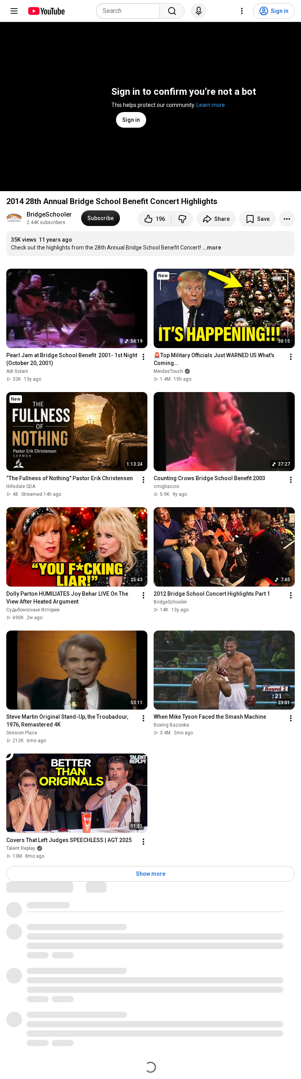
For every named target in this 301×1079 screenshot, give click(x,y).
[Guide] (14, 11)
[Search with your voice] (199, 11)
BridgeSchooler (49, 214)
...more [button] (211, 247)
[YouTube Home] (46, 11)
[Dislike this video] (182, 219)
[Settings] (242, 11)
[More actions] (287, 219)
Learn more (210, 105)
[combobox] (130, 11)
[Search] (172, 11)
